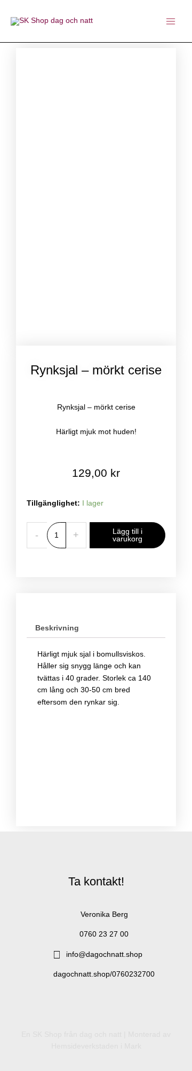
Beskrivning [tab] (57, 628)
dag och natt (100, 1034)
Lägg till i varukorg (127, 535)
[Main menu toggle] (171, 21)
